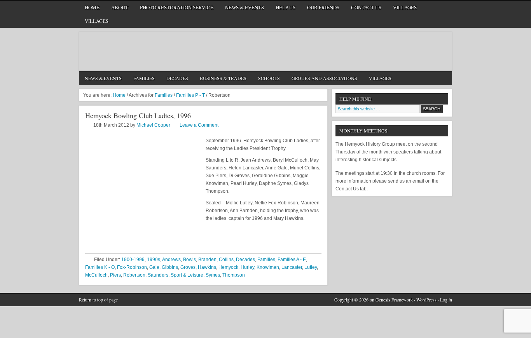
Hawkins (207, 267)
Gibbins (170, 267)
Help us (285, 7)
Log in (446, 299)
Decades (177, 78)
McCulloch (96, 275)
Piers (115, 275)
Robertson (134, 275)
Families (144, 78)
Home (92, 7)
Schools (269, 78)
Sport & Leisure (187, 275)
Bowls (189, 259)
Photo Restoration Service (176, 7)
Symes (213, 275)
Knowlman (268, 267)
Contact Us (366, 7)
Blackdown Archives (265, 51)
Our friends (323, 7)
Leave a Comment (199, 125)
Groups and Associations (324, 78)
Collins (226, 259)
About (119, 7)
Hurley (247, 267)
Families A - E (292, 259)
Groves (188, 267)
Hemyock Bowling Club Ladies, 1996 (138, 115)
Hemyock (228, 267)
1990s (153, 259)
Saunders (158, 275)
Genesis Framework (394, 299)
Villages (405, 7)
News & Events (244, 7)
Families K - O (100, 267)
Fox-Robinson (132, 267)
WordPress (426, 299)
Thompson (233, 275)
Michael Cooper (153, 125)
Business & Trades (223, 78)
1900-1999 (133, 259)
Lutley (310, 267)
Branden (207, 259)
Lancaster (291, 267)
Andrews (171, 259)
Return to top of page (98, 299)
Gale (154, 267)
